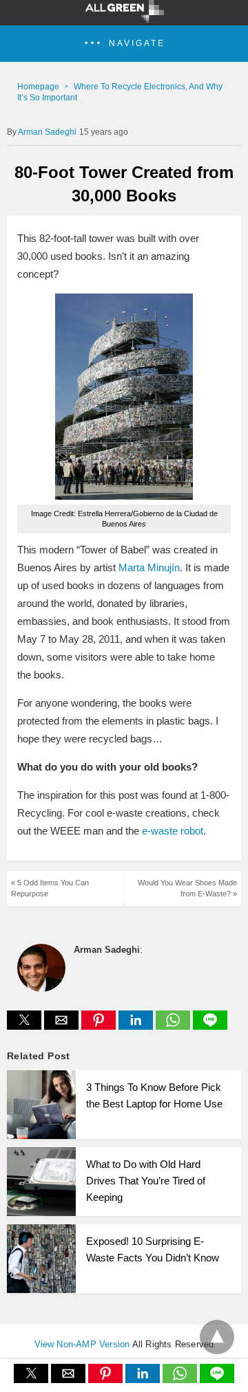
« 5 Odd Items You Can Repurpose (50, 888)
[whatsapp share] (174, 1026)
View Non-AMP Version (82, 1344)
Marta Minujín (149, 567)
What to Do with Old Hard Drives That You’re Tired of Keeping (145, 1180)
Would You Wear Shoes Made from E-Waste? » (187, 888)
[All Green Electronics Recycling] (124, 18)
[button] (124, 43)
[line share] (210, 1026)
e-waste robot (172, 831)
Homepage (38, 86)
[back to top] (217, 1337)
